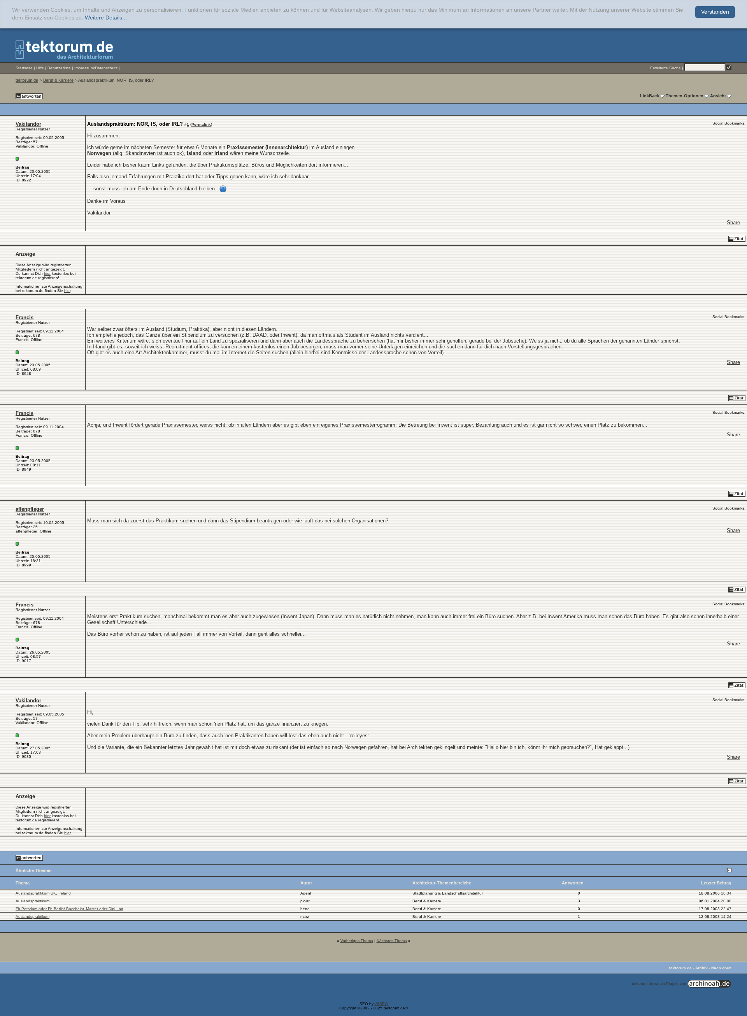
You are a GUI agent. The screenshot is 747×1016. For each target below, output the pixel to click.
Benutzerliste (59, 68)
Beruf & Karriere (58, 80)
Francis (24, 317)
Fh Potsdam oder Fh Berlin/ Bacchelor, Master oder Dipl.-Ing (69, 909)
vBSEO (381, 1004)
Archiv (701, 968)
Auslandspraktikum (32, 901)
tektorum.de (27, 80)
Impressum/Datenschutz (95, 68)
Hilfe (40, 68)
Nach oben (721, 968)
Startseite (24, 68)
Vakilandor (28, 124)
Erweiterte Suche (665, 68)
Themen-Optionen (684, 95)
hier (47, 273)
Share (733, 222)
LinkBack (649, 95)
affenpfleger (30, 509)
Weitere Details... (106, 18)
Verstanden (715, 12)
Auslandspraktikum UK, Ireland (43, 893)
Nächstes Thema (392, 941)
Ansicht (718, 95)
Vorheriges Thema (356, 941)
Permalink (201, 124)
